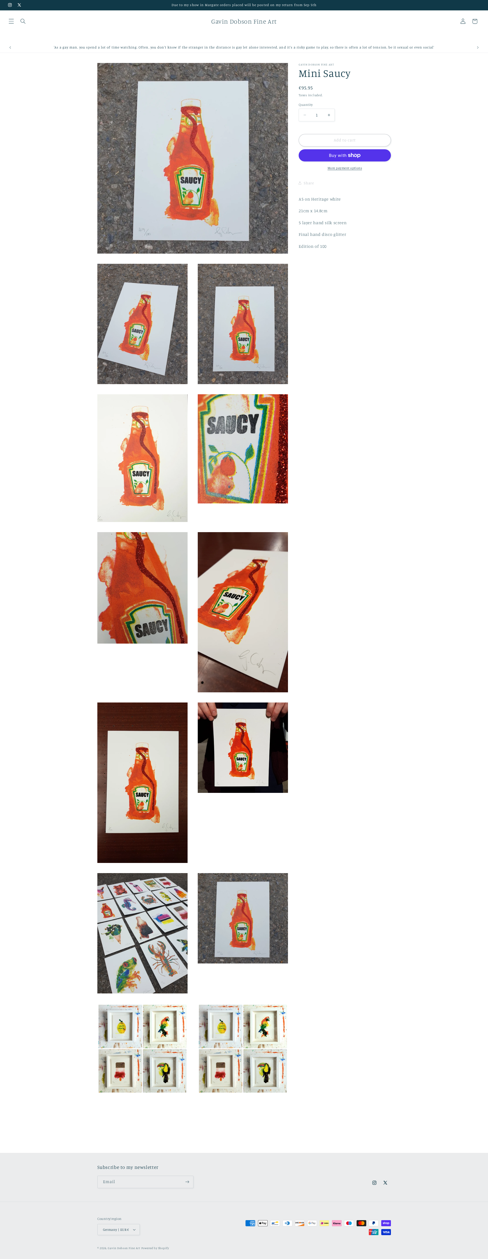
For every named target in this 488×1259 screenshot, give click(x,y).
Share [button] (309, 183)
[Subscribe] (187, 1182)
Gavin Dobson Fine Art (124, 1248)
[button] (11, 21)
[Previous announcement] (10, 47)
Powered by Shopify (155, 1248)
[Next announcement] (477, 47)
